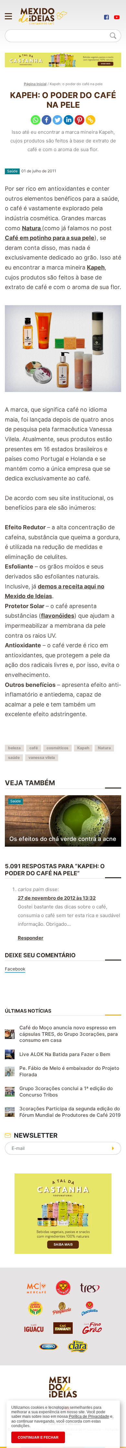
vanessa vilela (41, 757)
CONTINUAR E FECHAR (38, 1437)
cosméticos (57, 747)
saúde (14, 757)
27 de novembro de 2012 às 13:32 (57, 898)
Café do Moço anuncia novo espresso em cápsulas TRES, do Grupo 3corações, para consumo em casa (68, 1034)
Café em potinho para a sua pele (49, 237)
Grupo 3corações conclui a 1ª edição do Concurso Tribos (66, 1091)
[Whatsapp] (35, 120)
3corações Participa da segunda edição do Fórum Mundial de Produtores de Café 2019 (70, 1112)
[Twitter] (57, 120)
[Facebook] (46, 120)
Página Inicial (35, 84)
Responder (30, 938)
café (33, 747)
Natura (32, 228)
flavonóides (57, 615)
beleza (14, 747)
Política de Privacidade (89, 1416)
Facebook (15, 968)
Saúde (12, 171)
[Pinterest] (79, 120)
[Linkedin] (68, 120)
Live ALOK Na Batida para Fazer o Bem (64, 1054)
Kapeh (96, 267)
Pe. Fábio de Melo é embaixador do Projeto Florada (69, 1071)
